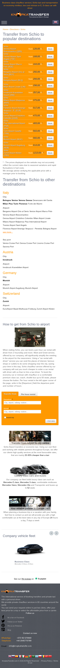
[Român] (43, 656)
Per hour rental (28, 394)
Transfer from (10, 394)
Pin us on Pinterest (15, 626)
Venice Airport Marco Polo (40, 211)
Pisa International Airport (35, 222)
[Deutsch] (26, 656)
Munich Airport (31, 288)
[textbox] (22, 402)
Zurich (6, 301)
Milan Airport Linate (42, 218)
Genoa (29, 200)
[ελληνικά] (36, 656)
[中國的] (50, 656)
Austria (8, 252)
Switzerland (11, 293)
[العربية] (33, 656)
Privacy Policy (46, 661)
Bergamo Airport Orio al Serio (16, 211)
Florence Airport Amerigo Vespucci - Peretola (22, 229)
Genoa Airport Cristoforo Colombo (18, 218)
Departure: (8, 400)
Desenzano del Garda (42, 200)
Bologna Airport (50, 229)
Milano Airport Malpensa (13, 222)
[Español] (16, 656)
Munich (6, 280)
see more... (8, 232)
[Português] (30, 656)
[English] (10, 656)
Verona (22, 200)
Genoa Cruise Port (28, 243)
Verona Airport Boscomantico (15, 215)
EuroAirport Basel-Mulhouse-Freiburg (19, 309)
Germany (9, 273)
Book (50, 49)
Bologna (7, 200)
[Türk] (46, 656)
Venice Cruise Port (11, 243)
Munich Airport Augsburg (13, 288)
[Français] (20, 656)
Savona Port (8, 246)
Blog (9, 630)
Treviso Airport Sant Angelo (15, 225)
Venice (15, 200)
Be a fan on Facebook (16, 618)
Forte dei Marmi (35, 204)
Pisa (11, 204)
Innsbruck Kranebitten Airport (15, 267)
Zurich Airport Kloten (46, 309)
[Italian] (23, 656)
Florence (23, 204)
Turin (15, 204)
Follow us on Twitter (15, 622)
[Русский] (13, 656)
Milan (5, 204)
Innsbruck (7, 260)
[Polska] (40, 656)
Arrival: (7, 409)
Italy (6, 192)
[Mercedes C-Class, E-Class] (30, 540)
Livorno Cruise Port (45, 243)
